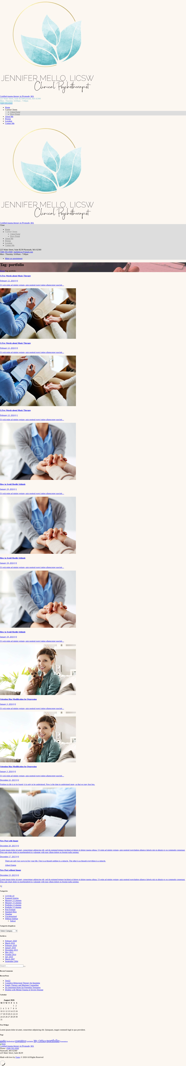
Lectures (29, 1041)
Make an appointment (13, 258)
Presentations (64, 1041)
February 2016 (11, 945)
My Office (40, 1041)
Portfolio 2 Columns (13, 905)
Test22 (7, 981)
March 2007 (10, 959)
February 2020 (11, 941)
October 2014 (10, 954)
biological (11, 1041)
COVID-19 (9, 896)
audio (3, 1041)
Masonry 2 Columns (13, 900)
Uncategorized (11, 916)
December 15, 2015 (8, 875)
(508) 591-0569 (12, 1048)
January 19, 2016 (7, 489)
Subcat (13, 921)
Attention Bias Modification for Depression (18, 699)
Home (7, 107)
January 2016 (10, 948)
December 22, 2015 (8, 780)
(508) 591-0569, (6, 252)
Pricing (8, 119)
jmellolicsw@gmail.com (23, 252)
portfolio (53, 1041)
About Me (9, 116)
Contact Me (9, 123)
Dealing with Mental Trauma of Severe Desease (24, 990)
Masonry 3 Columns (13, 903)
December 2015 (11, 950)
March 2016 (10, 943)
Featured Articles (12, 898)
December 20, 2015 (8, 846)
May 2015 (9, 952)
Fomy (18, 1057)
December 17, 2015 (8, 857)
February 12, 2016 (7, 281)
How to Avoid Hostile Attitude (12, 484)
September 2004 (11, 961)
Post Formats (10, 909)
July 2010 (9, 957)
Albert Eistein (10, 865)
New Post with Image (9, 841)
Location (8, 121)
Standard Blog (11, 912)
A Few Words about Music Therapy (15, 276)
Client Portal (15, 112)
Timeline (8, 914)
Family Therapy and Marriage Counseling (22, 985)
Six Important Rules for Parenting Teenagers (22, 987)
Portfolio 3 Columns (13, 907)
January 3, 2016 (6, 704)
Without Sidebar (11, 919)
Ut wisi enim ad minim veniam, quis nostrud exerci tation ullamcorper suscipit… (32, 285)
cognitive (20, 1041)
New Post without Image (10, 870)
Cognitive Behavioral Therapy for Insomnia (22, 983)
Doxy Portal (15, 114)
